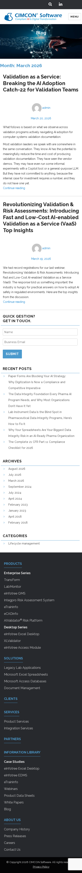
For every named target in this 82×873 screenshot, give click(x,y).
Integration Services (18, 728)
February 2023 (18, 504)
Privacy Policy (41, 866)
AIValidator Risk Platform (23, 620)
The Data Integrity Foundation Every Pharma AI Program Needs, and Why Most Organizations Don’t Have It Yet (39, 400)
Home (38, 52)
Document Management (22, 688)
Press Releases (15, 836)
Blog (49, 52)
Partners (12, 739)
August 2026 (16, 468)
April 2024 (15, 498)
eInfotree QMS (14, 593)
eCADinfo (11, 614)
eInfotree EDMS (15, 775)
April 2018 (15, 516)
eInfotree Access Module (22, 647)
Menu (74, 16)
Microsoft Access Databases (25, 681)
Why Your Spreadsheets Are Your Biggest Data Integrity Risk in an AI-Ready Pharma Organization (41, 432)
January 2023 (17, 510)
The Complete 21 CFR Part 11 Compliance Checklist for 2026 (36, 444)
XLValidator (12, 641)
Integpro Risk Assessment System (29, 600)
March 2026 (16, 480)
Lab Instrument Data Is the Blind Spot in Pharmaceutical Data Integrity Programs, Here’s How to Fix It (40, 418)
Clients (11, 699)
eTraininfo (11, 607)
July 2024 (14, 492)
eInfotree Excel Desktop (21, 634)
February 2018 (18, 522)
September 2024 (19, 486)
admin (46, 107)
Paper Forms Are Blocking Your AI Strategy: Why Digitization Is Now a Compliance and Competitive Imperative (37, 382)
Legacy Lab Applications (22, 668)
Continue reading (14, 188)
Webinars (11, 789)
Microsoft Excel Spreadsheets (26, 674)
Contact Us (12, 849)
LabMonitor (12, 587)
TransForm (12, 580)
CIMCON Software (40, 862)
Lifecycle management (24, 543)
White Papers (14, 802)
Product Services (16, 721)
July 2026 (14, 474)
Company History (17, 829)
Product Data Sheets (19, 795)
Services (11, 712)
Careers (9, 843)
